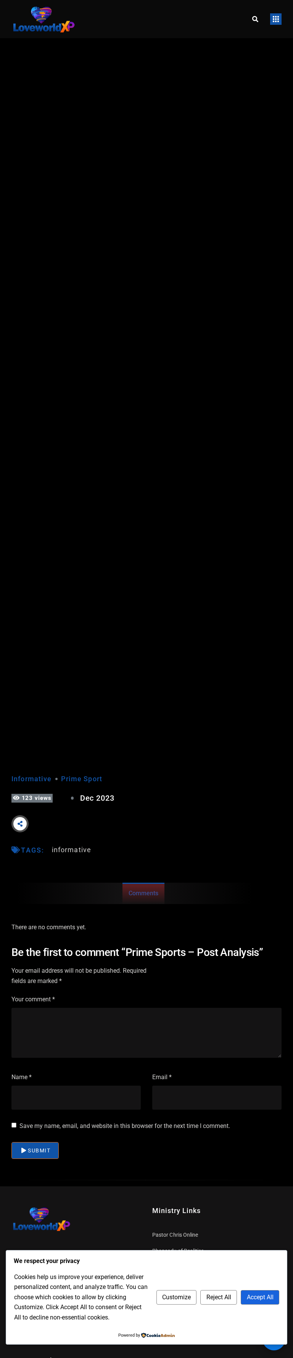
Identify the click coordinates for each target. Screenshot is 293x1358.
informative (71, 850)
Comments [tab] (143, 893)
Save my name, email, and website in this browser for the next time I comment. (124, 1126)
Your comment (33, 999)
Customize (176, 1297)
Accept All (260, 1297)
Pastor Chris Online (175, 1235)
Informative (31, 779)
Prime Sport (81, 779)
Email (162, 1077)
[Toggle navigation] (276, 19)
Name (21, 1077)
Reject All (218, 1297)
